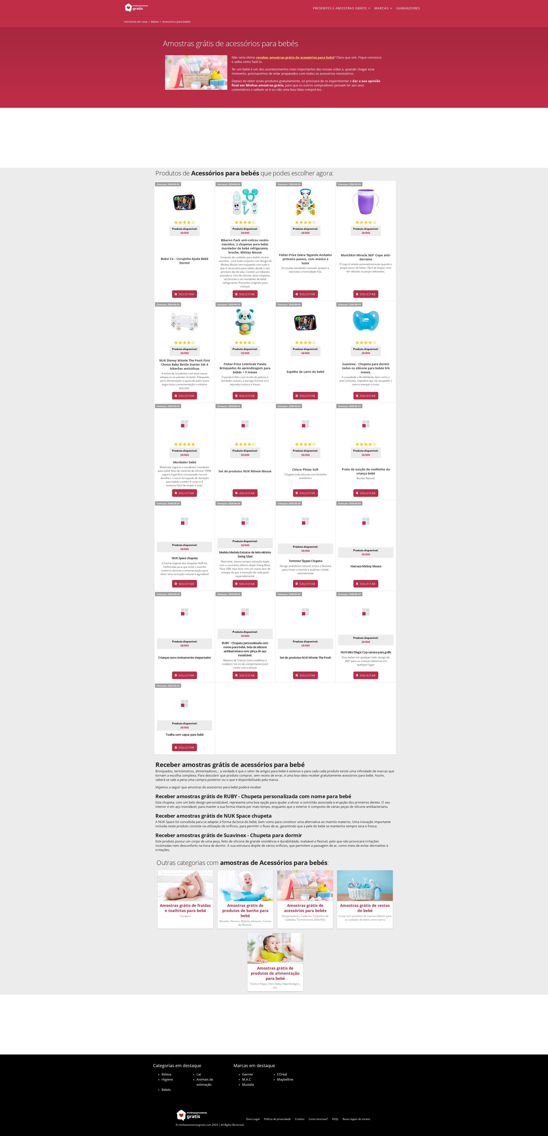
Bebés (166, 1089)
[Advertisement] (274, 138)
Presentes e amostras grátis (340, 8)
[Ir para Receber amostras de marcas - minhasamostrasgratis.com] (154, 8)
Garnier (247, 1074)
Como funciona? (318, 1119)
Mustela (248, 1084)
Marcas (381, 8)
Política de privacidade (277, 1119)
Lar (199, 1074)
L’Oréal (282, 1074)
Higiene (167, 1079)
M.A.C (246, 1079)
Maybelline (285, 1079)
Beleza (166, 1074)
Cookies (299, 1119)
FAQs (335, 1119)
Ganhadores (408, 8)
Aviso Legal (253, 1119)
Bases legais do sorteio (356, 1119)
